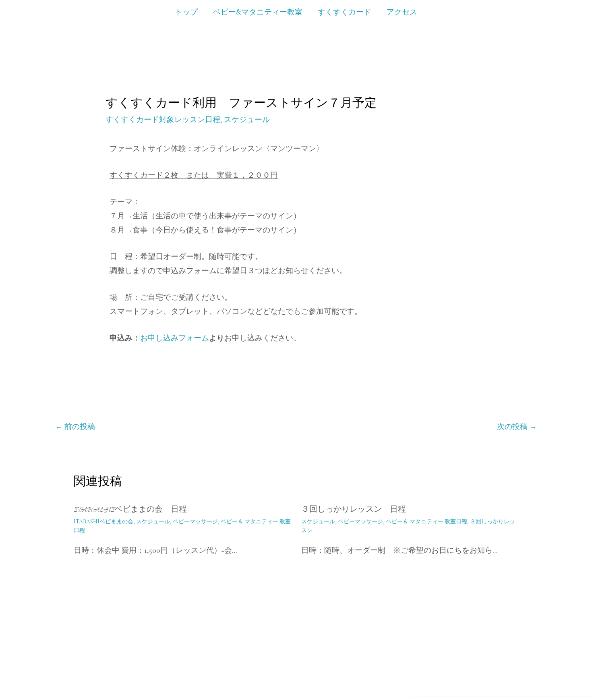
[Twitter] (535, 665)
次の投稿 (517, 426)
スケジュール (247, 119)
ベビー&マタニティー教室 (257, 12)
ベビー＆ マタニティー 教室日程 (426, 521)
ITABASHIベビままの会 (103, 521)
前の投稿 (75, 426)
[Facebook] (517, 665)
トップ (186, 12)
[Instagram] (499, 665)
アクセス (402, 12)
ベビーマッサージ (195, 521)
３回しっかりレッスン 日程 (353, 510)
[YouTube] (481, 665)
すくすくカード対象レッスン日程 (163, 119)
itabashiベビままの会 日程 (130, 510)
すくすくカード (344, 12)
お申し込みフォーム (174, 337)
